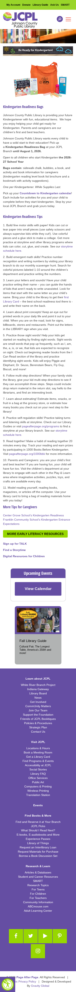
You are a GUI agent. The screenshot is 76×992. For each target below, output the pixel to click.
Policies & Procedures (38, 723)
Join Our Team (38, 710)
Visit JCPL (38, 742)
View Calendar (38, 589)
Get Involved (38, 701)
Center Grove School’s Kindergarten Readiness (33, 515)
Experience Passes (38, 838)
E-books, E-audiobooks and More (38, 834)
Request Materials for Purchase (38, 851)
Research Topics (38, 885)
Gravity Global (40, 985)
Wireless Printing (38, 790)
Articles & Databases (38, 872)
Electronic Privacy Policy (20, 981)
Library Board (38, 693)
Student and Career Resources (38, 876)
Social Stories (38, 769)
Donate (26, 4)
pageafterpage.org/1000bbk (27, 453)
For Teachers (38, 898)
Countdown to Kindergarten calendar (45, 193)
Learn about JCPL (38, 678)
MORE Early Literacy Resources (35, 534)
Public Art (38, 782)
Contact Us (38, 731)
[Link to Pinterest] (60, 936)
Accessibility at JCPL (38, 765)
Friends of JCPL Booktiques (38, 718)
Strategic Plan (38, 727)
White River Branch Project (38, 684)
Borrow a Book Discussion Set (38, 855)
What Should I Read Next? (38, 830)
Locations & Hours (38, 748)
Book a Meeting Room (38, 752)
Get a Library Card (38, 756)
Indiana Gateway (38, 689)
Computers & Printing (38, 786)
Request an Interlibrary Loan (38, 847)
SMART (65, 4)
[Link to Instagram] (38, 951)
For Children (38, 893)
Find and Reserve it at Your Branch (38, 821)
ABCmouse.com (38, 906)
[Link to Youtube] (45, 936)
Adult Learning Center (38, 910)
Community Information (38, 902)
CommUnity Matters (38, 706)
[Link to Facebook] (16, 936)
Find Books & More (38, 815)
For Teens (38, 889)
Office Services (38, 778)
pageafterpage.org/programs (40, 426)
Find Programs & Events (38, 761)
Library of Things (38, 843)
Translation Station (38, 795)
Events (38, 805)
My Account (13, 4)
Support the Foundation (38, 714)
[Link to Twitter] (31, 936)
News (38, 697)
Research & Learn (38, 866)
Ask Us (54, 4)
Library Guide (40, 4)
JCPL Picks (38, 826)
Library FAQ (38, 773)
